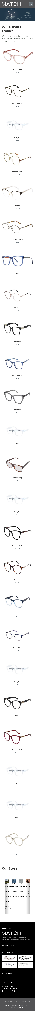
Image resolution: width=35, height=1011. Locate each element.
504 (17, 344)
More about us (7, 945)
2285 (17, 310)
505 (17, 718)
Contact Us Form (9, 986)
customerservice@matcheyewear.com (15, 991)
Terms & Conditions (17, 1007)
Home (7, 1005)
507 (17, 821)
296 (17, 276)
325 (17, 787)
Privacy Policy (23, 1005)
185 (17, 242)
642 (17, 480)
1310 (17, 174)
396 (17, 72)
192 (17, 855)
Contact (14, 1005)
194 (17, 378)
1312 (17, 548)
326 (17, 446)
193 (17, 616)
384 (17, 650)
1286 (17, 582)
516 (17, 684)
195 (17, 106)
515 (17, 140)
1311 (17, 753)
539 (17, 514)
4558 (17, 208)
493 (17, 412)
